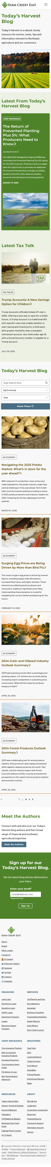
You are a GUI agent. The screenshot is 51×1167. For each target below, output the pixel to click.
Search (4, 946)
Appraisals (31, 1008)
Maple (29, 1083)
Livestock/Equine (34, 1057)
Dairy (29, 1052)
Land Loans (6, 999)
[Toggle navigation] (45, 4)
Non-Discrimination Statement (33, 1155)
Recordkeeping (33, 1004)
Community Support (35, 1123)
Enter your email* (21, 888)
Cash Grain (31, 1048)
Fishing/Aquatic (33, 1074)
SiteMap (5, 1149)
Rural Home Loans (9, 1004)
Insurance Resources (10, 1060)
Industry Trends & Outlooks (13, 1106)
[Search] (46, 382)
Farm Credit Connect (35, 1030)
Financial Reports (34, 1119)
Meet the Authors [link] (14, 844)
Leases (4, 1021)
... (22, 799)
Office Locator (7, 950)
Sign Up (25, 906)
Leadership (31, 1106)
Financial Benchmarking (37, 1017)
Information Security (35, 1128)
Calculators (6, 1114)
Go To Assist (7, 1135)
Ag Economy (9, 457)
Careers (30, 1132)
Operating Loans (8, 1008)
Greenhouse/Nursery (35, 1079)
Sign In (4, 942)
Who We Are (32, 1101)
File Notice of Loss (9, 1072)
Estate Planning (33, 1021)
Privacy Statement (18, 1149)
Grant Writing (32, 1026)
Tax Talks (8, 292)
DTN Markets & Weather (11, 1119)
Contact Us (6, 955)
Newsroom (31, 1114)
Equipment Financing (10, 1017)
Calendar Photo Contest (11, 1131)
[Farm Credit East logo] (21, 5)
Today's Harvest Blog (10, 1101)
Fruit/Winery (32, 1066)
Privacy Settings (8, 1158)
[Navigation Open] (46, 4)
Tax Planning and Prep (36, 999)
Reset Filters (18, 407)
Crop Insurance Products (12, 1048)
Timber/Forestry (34, 1061)
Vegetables (31, 1070)
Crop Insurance (12, 118)
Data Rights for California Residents (22, 1152)
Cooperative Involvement (37, 1110)
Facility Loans (7, 1012)
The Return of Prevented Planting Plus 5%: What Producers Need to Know (21, 135)
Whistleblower (13, 1155)
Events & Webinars (9, 1110)
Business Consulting (35, 1012)
